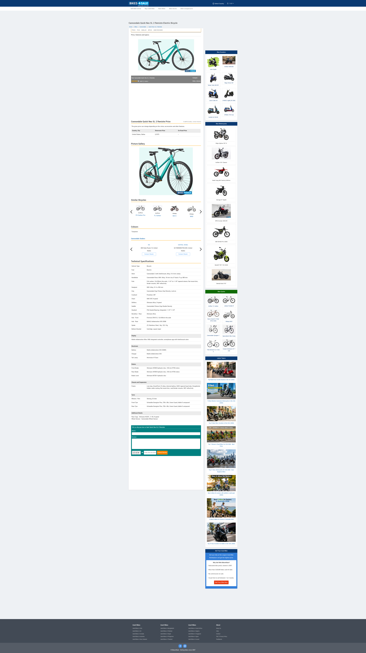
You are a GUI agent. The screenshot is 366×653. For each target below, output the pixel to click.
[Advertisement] (183, 16)
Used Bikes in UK (136, 631)
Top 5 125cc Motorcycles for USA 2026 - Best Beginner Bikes (221, 471)
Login (231, 3)
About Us (218, 628)
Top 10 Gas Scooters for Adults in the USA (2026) (221, 544)
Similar (143, 30)
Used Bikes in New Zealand (139, 639)
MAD (191, 217)
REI (149, 245)
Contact (218, 634)
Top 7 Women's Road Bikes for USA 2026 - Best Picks (221, 445)
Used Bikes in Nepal (165, 634)
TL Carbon (157, 216)
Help (217, 631)
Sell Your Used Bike (221, 551)
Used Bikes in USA (137, 628)
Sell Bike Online (136, 9)
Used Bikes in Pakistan (166, 631)
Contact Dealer (149, 254)
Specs (150, 30)
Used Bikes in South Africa (195, 628)
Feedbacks (219, 639)
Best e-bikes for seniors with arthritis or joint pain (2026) (221, 494)
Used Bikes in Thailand (166, 639)
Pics (138, 30)
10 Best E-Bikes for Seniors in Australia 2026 (221, 519)
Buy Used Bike (149, 9)
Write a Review (197, 81)
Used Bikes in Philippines (167, 636)
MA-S (174, 216)
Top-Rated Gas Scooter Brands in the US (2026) (221, 380)
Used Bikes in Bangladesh (167, 628)
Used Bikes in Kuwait (193, 639)
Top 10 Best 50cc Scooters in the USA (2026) (221, 423)
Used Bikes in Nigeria (193, 631)
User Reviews (158, 30)
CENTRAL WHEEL (183, 245)
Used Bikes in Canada (138, 634)
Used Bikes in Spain (193, 636)
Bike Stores (173, 9)
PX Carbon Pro (140, 215)
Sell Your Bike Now (221, 582)
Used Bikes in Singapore (194, 634)
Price (133, 30)
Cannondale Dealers (138, 239)
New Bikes (161, 9)
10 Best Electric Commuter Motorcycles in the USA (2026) (221, 402)
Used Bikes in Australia (138, 636)
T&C (217, 636)
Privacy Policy (223, 636)
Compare (195, 78)
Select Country (219, 4)
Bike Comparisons (187, 9)
